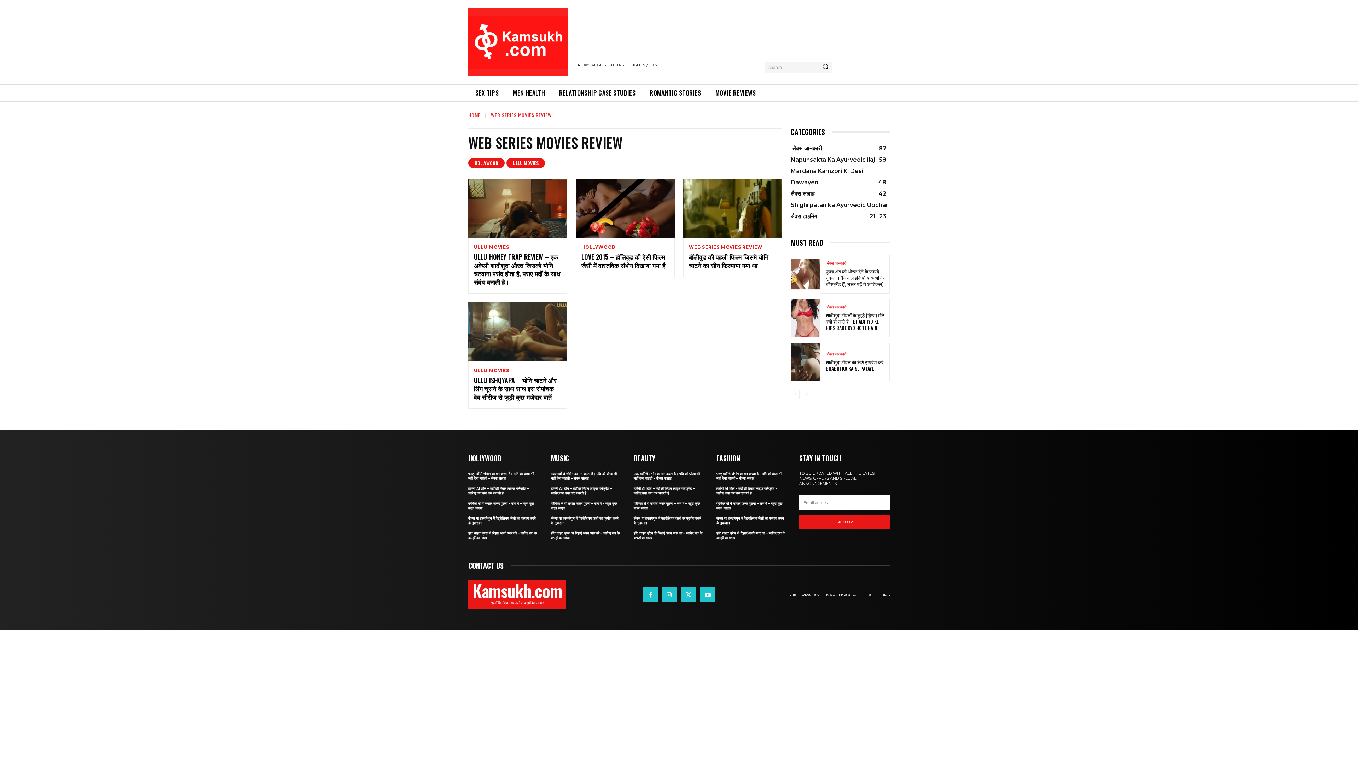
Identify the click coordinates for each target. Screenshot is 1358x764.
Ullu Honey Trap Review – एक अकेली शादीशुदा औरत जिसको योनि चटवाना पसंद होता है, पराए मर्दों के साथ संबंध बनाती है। (517, 269)
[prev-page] (795, 394)
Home (474, 114)
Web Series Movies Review (725, 247)
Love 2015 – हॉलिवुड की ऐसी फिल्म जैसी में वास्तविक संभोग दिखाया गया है (623, 261)
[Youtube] (707, 594)
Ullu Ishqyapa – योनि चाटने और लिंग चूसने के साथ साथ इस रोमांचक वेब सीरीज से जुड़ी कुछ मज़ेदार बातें (515, 388)
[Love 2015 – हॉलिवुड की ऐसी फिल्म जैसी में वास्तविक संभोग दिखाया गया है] (625, 208)
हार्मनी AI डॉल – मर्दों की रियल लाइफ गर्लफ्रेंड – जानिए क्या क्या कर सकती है (498, 491)
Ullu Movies (526, 163)
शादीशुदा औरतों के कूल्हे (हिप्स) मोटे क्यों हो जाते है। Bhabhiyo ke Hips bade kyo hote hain (855, 321)
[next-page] (806, 394)
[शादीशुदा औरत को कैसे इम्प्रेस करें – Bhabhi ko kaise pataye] (805, 362)
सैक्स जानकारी (836, 263)
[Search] (825, 67)
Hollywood (486, 163)
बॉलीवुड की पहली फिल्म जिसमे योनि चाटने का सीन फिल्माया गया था (728, 261)
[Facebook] (650, 594)
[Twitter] (688, 594)
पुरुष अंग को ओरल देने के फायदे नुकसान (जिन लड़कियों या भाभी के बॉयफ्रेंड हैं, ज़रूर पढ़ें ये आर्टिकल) (855, 277)
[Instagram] (669, 594)
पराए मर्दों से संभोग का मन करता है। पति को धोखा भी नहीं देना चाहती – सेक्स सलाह (501, 476)
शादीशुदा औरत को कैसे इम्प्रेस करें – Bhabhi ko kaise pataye (857, 365)
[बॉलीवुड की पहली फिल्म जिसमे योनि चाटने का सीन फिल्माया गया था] (732, 208)
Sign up (844, 522)
